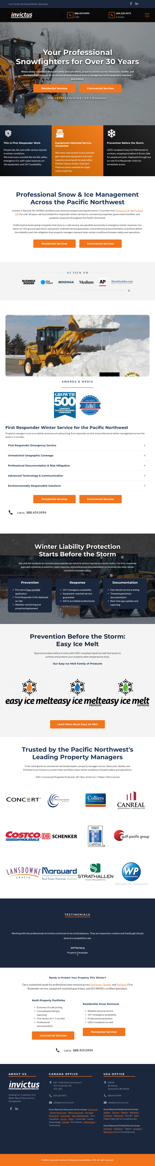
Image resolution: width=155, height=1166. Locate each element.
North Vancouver (58, 1112)
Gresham (137, 1128)
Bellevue (134, 1112)
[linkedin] (136, 4)
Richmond (54, 1115)
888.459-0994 (114, 1095)
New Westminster (80, 1115)
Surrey (64, 1119)
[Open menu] (147, 15)
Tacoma (115, 1112)
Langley (65, 1122)
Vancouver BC (123, 210)
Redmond (118, 1115)
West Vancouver (76, 1112)
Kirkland (108, 1115)
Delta (71, 1119)
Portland (121, 984)
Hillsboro (118, 1128)
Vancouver (96, 984)
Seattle (107, 984)
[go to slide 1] (77, 954)
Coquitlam (65, 1115)
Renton (124, 1112)
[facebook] (131, 4)
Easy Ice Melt (33, 589)
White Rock (89, 1122)
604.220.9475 (59, 1095)
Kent (136, 1115)
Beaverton (108, 1132)
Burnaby (89, 1112)
